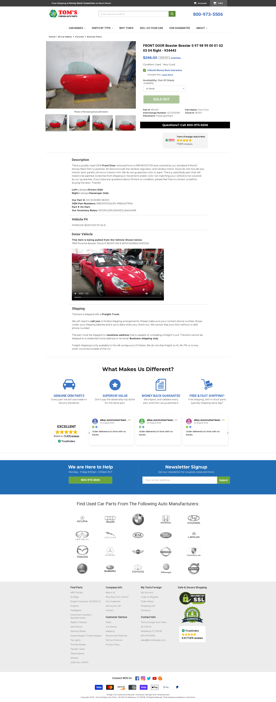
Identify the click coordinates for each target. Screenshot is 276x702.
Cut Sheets (111, 626)
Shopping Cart (148, 606)
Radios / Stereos (78, 622)
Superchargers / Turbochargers (85, 635)
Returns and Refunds (116, 635)
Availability (148, 83)
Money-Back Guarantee (82, 3)
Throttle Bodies (78, 644)
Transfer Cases (77, 649)
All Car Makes (65, 37)
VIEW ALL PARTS (79, 662)
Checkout (146, 610)
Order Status (147, 601)
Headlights (75, 610)
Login (144, 597)
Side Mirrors (76, 626)
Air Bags (74, 597)
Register (154, 597)
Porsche (79, 37)
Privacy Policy (113, 644)
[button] (185, 140)
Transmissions (77, 653)
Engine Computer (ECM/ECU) (85, 601)
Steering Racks (78, 631)
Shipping (110, 631)
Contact (110, 610)
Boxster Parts (94, 37)
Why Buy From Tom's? (117, 597)
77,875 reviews (71, 436)
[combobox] (137, 14)
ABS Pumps (76, 592)
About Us (110, 592)
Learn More (167, 75)
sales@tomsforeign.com (153, 640)
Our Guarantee (113, 601)
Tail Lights (75, 640)
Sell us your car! (113, 606)
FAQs (108, 622)
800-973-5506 (208, 14)
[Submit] (172, 14)
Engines (74, 606)
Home (52, 37)
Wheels (74, 658)
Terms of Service (114, 640)
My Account (147, 592)
